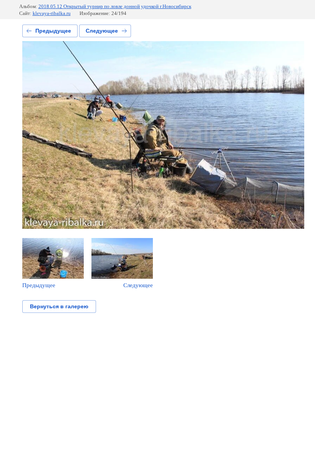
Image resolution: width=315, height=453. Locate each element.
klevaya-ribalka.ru (52, 13)
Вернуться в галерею (59, 306)
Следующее (102, 31)
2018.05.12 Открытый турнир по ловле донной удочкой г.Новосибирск (114, 6)
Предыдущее (53, 31)
